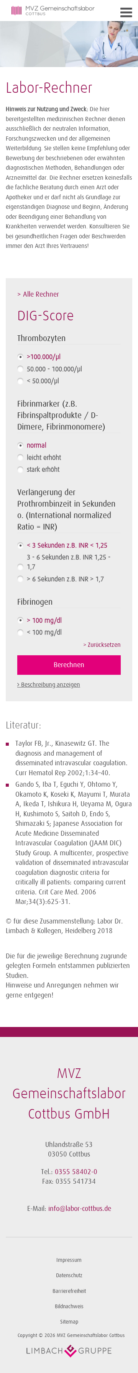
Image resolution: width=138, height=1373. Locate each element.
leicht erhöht (44, 457)
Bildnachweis (69, 1306)
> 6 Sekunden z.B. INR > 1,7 (65, 579)
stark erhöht (43, 469)
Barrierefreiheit (69, 1291)
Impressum (69, 1260)
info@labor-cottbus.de (79, 1208)
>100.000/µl (44, 357)
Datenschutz (69, 1275)
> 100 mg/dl (44, 620)
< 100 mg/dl (44, 632)
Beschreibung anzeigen (50, 684)
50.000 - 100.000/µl (54, 369)
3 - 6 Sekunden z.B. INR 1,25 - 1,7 (68, 562)
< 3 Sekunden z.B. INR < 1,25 (67, 545)
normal (36, 445)
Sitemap (69, 1322)
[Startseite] (53, 10)
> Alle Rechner (38, 294)
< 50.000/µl (43, 381)
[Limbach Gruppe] (69, 1351)
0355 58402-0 (76, 1172)
